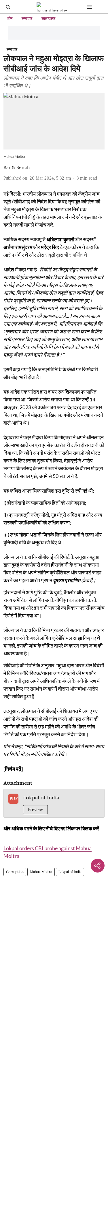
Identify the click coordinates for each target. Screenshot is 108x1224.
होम (9, 18)
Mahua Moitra (41, 872)
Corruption (15, 872)
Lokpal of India (70, 872)
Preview (35, 809)
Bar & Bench (16, 167)
